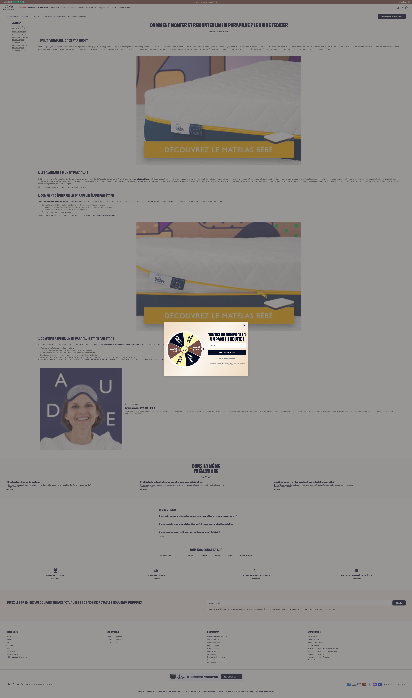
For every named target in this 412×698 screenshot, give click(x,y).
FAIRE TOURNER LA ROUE (227, 352)
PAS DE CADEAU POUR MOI (227, 358)
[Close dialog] (244, 325)
